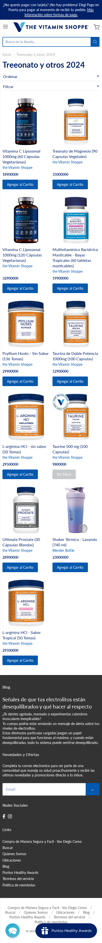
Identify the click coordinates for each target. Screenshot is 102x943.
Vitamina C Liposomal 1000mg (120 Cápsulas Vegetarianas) (22, 255)
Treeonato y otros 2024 (35, 54)
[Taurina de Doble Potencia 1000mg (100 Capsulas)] (76, 323)
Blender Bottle (63, 550)
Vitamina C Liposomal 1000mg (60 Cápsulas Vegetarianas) (21, 156)
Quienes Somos (14, 854)
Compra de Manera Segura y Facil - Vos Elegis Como (42, 841)
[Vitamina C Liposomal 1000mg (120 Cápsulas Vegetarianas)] (26, 220)
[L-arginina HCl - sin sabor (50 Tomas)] (26, 416)
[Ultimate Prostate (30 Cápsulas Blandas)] (26, 510)
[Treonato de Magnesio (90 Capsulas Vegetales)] (76, 121)
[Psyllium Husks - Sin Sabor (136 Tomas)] (26, 323)
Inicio (6, 54)
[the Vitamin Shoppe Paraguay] (50, 27)
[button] (12, 930)
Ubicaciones (11, 860)
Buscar (7, 848)
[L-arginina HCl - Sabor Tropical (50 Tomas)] (26, 603)
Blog (5, 866)
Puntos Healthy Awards (20, 872)
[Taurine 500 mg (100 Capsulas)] (76, 416)
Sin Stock (64, 474)
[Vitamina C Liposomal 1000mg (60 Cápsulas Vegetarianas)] (26, 121)
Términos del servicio (18, 879)
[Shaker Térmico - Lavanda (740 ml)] (76, 510)
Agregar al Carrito (20, 184)
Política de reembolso (18, 885)
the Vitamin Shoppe (17, 167)
